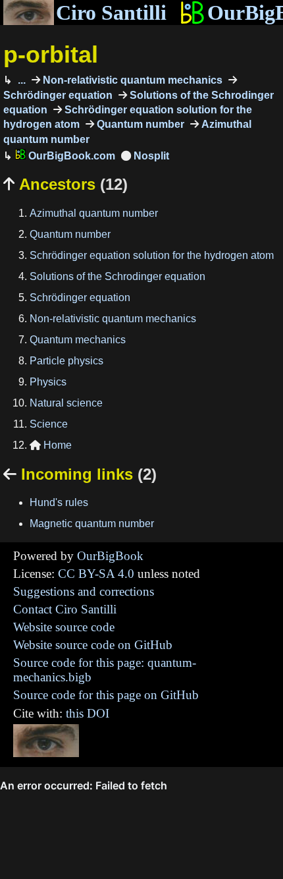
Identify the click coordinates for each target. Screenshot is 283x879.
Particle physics (66, 360)
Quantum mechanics (78, 339)
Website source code (64, 627)
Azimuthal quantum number (94, 213)
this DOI (87, 713)
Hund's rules (59, 502)
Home (51, 445)
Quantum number (139, 124)
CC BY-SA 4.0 (96, 574)
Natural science (66, 403)
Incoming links (80, 474)
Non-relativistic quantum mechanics (131, 80)
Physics (48, 381)
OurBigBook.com (70, 155)
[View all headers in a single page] (145, 155)
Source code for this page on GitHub (106, 695)
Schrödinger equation (80, 297)
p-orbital (50, 54)
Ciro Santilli (111, 12)
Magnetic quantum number (92, 523)
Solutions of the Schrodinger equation (117, 276)
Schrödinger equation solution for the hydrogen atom (152, 255)
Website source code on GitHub (92, 645)
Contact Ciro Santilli (64, 609)
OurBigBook (110, 556)
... (20, 80)
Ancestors (65, 184)
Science (49, 424)
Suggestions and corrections (83, 591)
